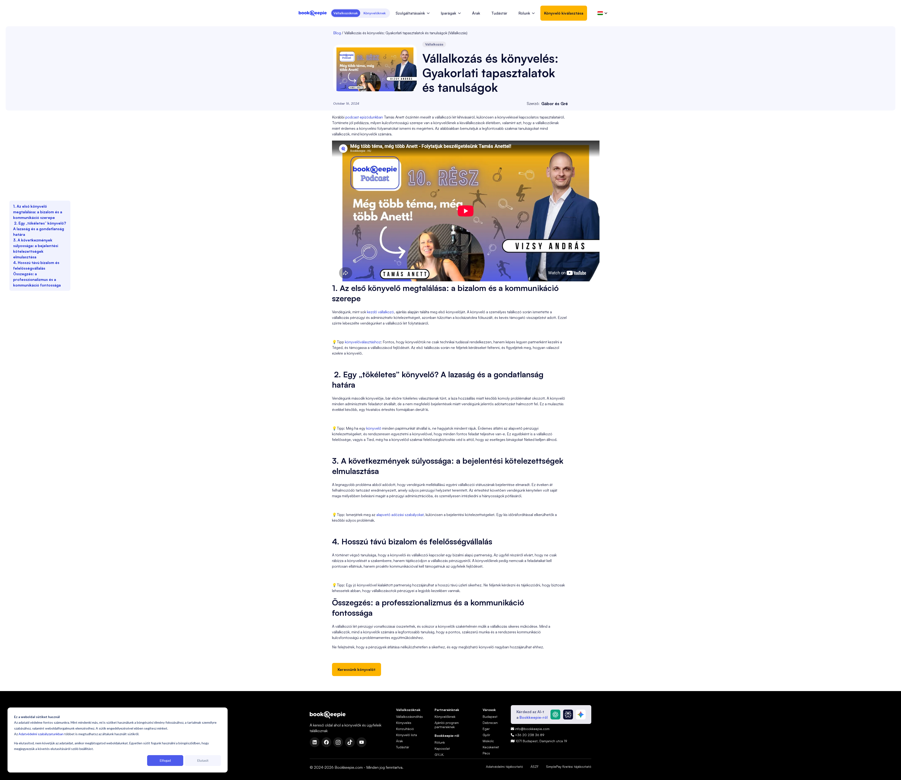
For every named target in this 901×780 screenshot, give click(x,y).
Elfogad (165, 760)
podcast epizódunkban (364, 117)
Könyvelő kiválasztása (563, 13)
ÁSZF (534, 767)
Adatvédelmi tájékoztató (504, 767)
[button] (412, 13)
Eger (486, 729)
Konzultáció (405, 729)
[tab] (345, 13)
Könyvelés (403, 723)
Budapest (490, 717)
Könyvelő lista (406, 735)
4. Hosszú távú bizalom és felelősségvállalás (36, 265)
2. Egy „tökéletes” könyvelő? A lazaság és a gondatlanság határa (39, 229)
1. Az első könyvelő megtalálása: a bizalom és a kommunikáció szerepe (37, 212)
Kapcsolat (442, 748)
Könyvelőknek (445, 717)
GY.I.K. (439, 755)
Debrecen (490, 723)
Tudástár (499, 13)
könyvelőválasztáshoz (363, 342)
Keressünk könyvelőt (356, 669)
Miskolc (488, 741)
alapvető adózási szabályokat (400, 514)
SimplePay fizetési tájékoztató (568, 767)
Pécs (486, 753)
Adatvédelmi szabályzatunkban (41, 734)
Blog (337, 33)
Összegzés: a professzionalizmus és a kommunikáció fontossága (37, 279)
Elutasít (203, 760)
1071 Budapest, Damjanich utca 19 (539, 741)
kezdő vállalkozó (380, 312)
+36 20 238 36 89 (527, 735)
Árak (476, 13)
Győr (486, 735)
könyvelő (373, 428)
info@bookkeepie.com (530, 729)
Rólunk (440, 742)
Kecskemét (491, 747)
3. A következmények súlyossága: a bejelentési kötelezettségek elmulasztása (35, 248)
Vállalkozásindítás (409, 717)
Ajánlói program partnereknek (447, 725)
